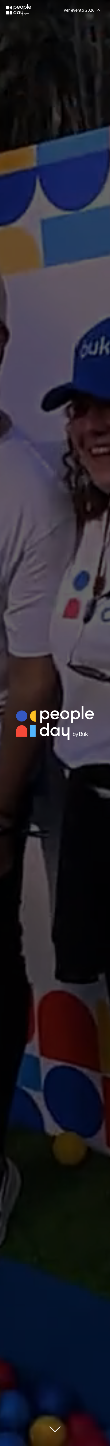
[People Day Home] (18, 10)
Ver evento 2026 (79, 10)
